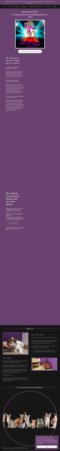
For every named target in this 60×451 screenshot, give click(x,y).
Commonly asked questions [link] (35, 6)
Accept (46, 446)
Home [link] (5, 6)
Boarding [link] (24, 6)
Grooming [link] (17, 6)
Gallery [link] (55, 6)
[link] (30, 12)
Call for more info (13, 223)
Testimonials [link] (47, 6)
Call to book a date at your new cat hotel (44, 351)
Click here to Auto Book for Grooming (30, 51)
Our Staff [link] (10, 6)
